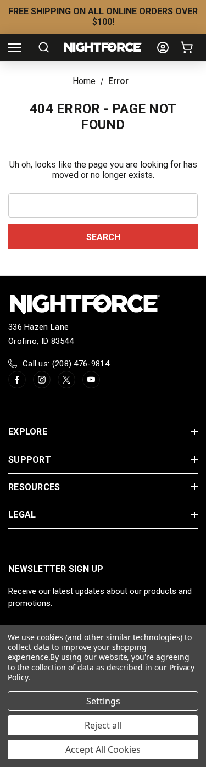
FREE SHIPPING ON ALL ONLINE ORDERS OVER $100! (103, 16)
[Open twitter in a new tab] (66, 379)
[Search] (43, 47)
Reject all (103, 725)
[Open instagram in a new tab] (42, 379)
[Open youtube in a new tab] (91, 379)
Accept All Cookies (103, 749)
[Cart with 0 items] (189, 47)
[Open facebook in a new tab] (17, 379)
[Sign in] (163, 47)
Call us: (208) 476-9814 (66, 364)
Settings (103, 701)
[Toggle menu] (14, 47)
